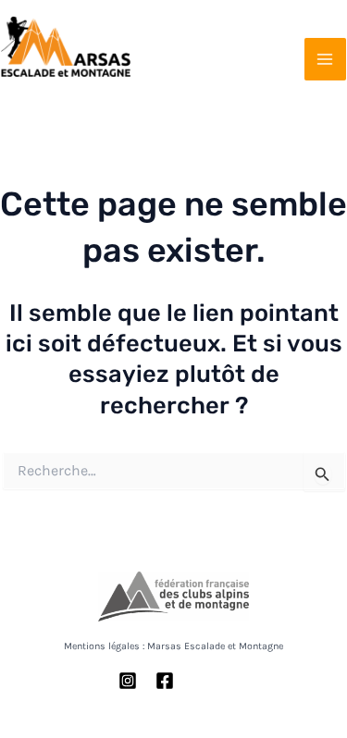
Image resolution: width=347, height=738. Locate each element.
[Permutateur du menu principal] (325, 59)
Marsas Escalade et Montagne (66, 82)
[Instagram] (127, 680)
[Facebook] (164, 680)
